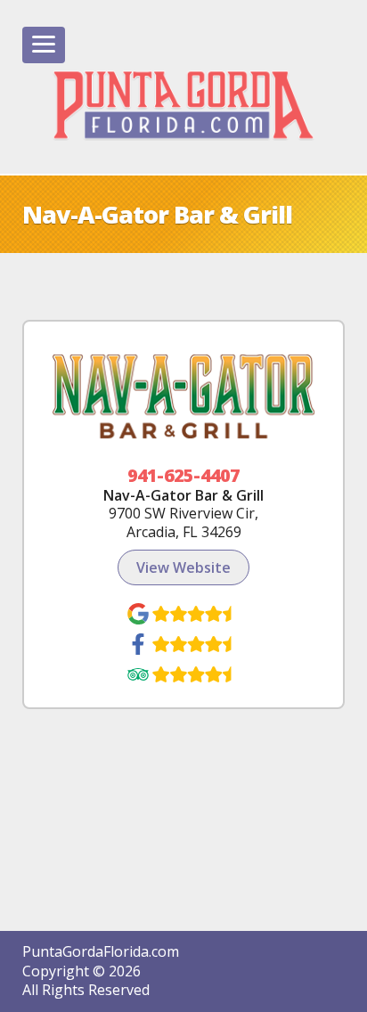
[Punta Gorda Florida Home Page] (183, 105)
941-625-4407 (184, 475)
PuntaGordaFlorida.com (100, 951)
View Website (183, 567)
